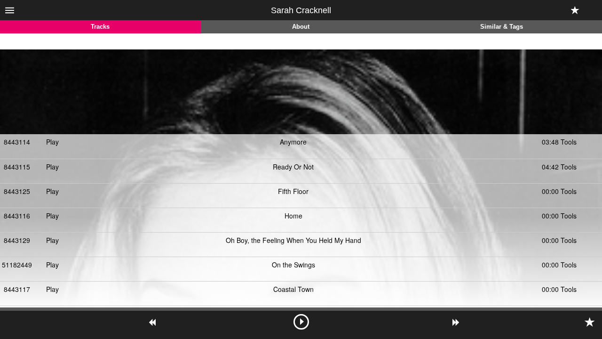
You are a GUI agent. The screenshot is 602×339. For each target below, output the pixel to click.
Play (52, 141)
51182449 (17, 264)
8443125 (17, 191)
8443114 (17, 141)
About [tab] (300, 27)
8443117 (17, 289)
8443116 (17, 215)
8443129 (17, 240)
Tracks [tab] (100, 27)
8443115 (17, 166)
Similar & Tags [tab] (501, 27)
